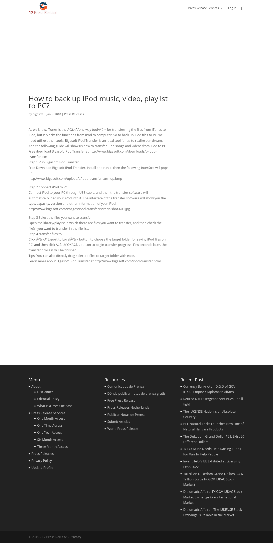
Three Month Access (52, 446)
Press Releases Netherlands (128, 407)
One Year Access (49, 432)
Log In (232, 8)
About (36, 386)
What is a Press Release (55, 406)
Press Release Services (203, 8)
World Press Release (122, 428)
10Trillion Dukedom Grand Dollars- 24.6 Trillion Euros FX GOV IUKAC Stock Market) (213, 479)
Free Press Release (121, 400)
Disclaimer (45, 392)
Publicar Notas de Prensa (126, 414)
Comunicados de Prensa (125, 386)
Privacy (75, 537)
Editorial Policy (48, 399)
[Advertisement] (136, 55)
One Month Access (51, 418)
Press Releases (74, 114)
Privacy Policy (41, 460)
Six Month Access (50, 439)
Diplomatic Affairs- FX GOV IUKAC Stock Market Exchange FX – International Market (212, 497)
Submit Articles (118, 421)
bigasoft (38, 114)
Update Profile (42, 467)
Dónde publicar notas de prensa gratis (136, 393)
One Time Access (50, 425)
